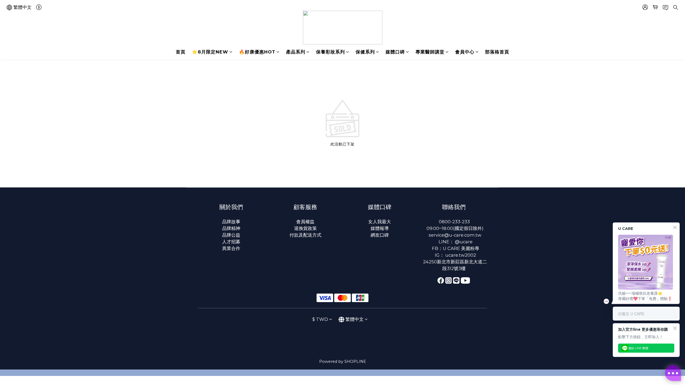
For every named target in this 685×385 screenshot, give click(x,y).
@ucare (464, 241)
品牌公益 (231, 235)
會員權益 (305, 221)
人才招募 (231, 241)
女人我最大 (379, 221)
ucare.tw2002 (460, 255)
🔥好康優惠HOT (257, 52)
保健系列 (365, 52)
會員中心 (464, 52)
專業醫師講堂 (430, 52)
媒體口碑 (395, 52)
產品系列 (295, 52)
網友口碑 (380, 235)
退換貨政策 (305, 228)
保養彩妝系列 (330, 52)
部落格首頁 (497, 52)
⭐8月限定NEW (210, 52)
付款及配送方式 (305, 235)
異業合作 (231, 248)
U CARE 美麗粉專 (461, 248)
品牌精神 (231, 228)
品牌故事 (231, 221)
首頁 (180, 52)
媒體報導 (380, 228)
